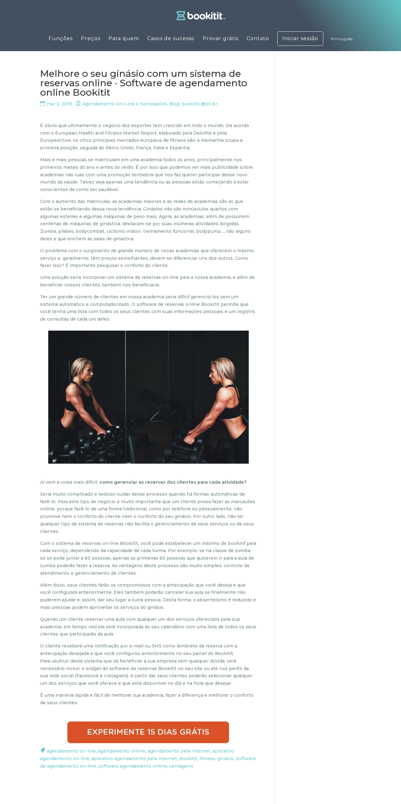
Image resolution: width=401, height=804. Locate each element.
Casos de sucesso (171, 38)
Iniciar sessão (300, 38)
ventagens (181, 766)
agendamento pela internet (179, 751)
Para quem (123, 38)
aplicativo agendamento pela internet (134, 758)
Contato (258, 38)
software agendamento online (132, 766)
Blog (174, 104)
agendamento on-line (71, 751)
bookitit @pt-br (199, 104)
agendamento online (121, 751)
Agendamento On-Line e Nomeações (124, 104)
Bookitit (188, 758)
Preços (90, 38)
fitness (207, 758)
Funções (61, 38)
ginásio (225, 758)
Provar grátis (220, 38)
